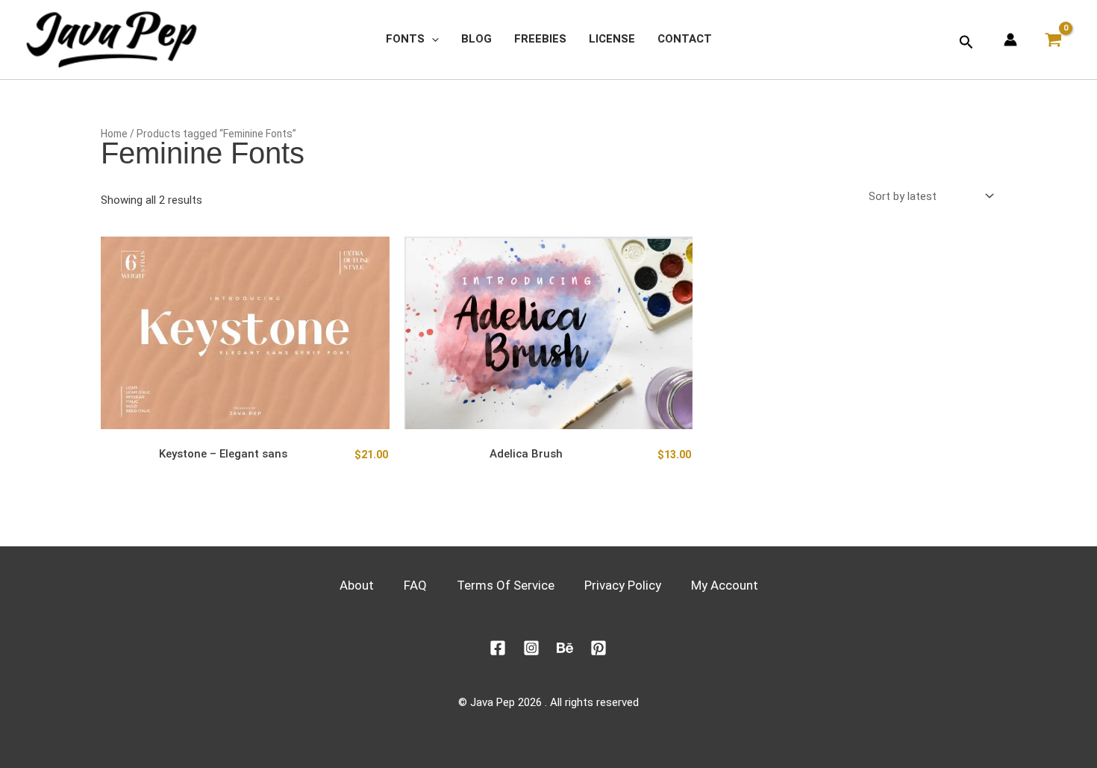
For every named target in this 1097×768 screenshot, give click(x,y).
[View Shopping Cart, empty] (1057, 40)
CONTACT (684, 39)
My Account (724, 585)
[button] (432, 39)
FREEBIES (540, 39)
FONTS (405, 39)
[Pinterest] (598, 648)
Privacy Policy (622, 585)
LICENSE (612, 39)
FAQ (415, 585)
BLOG (476, 39)
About (357, 585)
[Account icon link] (1010, 39)
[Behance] (565, 648)
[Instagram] (531, 648)
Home (114, 134)
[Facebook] (498, 648)
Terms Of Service (505, 585)
